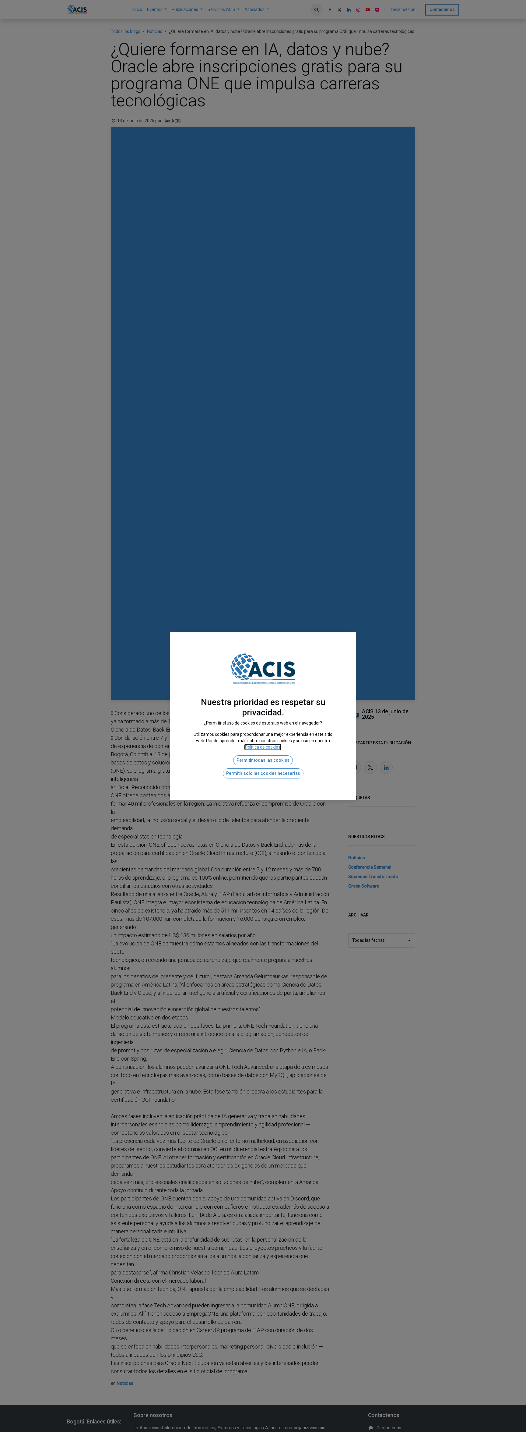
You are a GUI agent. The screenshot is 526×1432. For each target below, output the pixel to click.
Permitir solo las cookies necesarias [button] (263, 773)
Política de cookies (262, 747)
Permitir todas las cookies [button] (263, 760)
